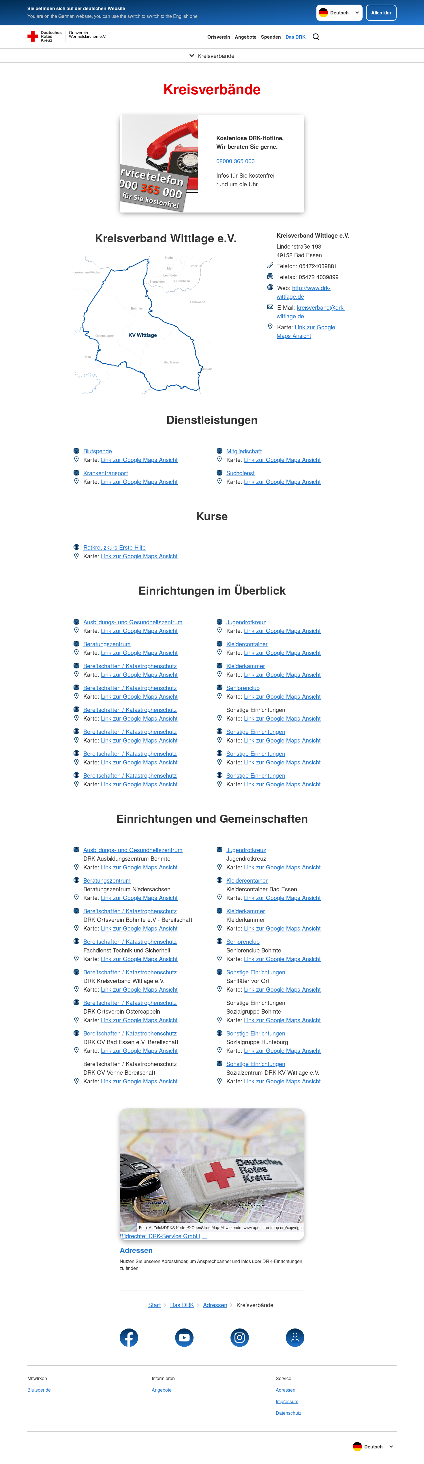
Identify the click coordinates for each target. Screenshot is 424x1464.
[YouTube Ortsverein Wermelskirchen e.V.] (184, 1337)
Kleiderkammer (245, 665)
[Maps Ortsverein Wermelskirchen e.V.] (295, 1337)
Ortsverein (218, 36)
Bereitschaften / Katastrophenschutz (130, 665)
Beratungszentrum (107, 644)
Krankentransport (105, 473)
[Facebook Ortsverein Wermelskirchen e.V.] (129, 1337)
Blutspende (97, 451)
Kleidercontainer (247, 644)
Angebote (245, 36)
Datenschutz (288, 1413)
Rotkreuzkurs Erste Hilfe (114, 547)
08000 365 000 (235, 161)
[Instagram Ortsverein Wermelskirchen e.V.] (239, 1337)
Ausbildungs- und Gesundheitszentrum (133, 622)
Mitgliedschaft (244, 451)
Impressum (287, 1401)
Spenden (271, 36)
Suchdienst (240, 473)
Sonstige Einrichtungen (255, 731)
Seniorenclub (243, 687)
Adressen (136, 1250)
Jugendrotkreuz (246, 622)
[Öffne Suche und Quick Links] (316, 37)
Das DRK (296, 36)
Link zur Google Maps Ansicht (306, 331)
